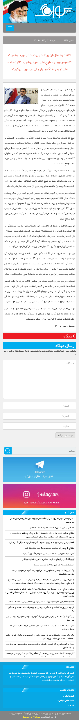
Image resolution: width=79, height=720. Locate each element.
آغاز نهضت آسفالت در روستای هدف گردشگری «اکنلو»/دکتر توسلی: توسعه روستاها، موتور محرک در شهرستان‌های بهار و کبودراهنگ (40, 655)
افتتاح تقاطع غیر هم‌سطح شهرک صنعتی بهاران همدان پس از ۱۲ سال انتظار (41, 601)
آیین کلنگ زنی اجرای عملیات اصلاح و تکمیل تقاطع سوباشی (48, 559)
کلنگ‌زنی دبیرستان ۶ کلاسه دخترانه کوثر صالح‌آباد (51, 527)
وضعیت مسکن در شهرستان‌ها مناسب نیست (53, 564)
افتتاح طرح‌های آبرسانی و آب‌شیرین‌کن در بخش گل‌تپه (49, 548)
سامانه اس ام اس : (65, 700)
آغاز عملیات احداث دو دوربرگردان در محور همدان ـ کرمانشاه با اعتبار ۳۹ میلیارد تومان (42, 627)
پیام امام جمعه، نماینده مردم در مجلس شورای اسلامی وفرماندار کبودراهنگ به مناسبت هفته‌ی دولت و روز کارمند (40, 636)
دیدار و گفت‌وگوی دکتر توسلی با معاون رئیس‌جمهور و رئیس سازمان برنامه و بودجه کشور (40, 646)
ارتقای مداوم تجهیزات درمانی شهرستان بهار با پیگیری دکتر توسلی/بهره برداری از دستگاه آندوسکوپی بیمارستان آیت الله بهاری (42, 535)
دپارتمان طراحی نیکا (31, 716)
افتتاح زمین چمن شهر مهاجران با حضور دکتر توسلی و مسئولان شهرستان (41, 542)
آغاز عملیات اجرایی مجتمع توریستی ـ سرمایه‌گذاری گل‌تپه (48, 553)
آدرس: (71, 705)
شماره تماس (68, 696)
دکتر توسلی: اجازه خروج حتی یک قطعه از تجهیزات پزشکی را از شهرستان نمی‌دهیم (42, 520)
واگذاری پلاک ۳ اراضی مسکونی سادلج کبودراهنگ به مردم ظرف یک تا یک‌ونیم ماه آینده (43, 572)
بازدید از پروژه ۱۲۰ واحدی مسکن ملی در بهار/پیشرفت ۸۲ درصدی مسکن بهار (41, 609)
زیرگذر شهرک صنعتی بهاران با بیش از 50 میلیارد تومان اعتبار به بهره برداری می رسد (40, 618)
